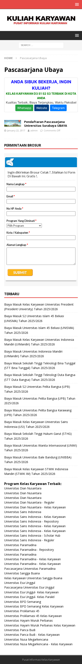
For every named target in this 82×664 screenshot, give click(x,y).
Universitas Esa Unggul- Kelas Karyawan (31, 592)
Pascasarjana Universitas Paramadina (30, 569)
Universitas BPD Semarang (22, 602)
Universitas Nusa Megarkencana (26, 639)
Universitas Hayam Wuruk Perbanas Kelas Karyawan (39, 625)
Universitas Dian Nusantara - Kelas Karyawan (35, 507)
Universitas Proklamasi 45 (21, 611)
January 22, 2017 (16, 130)
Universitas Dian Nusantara (22, 488)
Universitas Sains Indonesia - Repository (31, 521)
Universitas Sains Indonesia (22, 512)
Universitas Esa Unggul (19, 583)
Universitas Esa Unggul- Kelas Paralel (29, 597)
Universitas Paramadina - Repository (29, 550)
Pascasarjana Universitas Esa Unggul (29, 587)
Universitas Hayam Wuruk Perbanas (28, 620)
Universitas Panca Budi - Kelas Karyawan (32, 635)
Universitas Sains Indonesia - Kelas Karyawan (35, 517)
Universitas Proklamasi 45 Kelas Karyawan (33, 616)
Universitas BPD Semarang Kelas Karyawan (33, 606)
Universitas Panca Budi (19, 630)
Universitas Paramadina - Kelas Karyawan (32, 559)
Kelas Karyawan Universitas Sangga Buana (33, 578)
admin (34, 130)
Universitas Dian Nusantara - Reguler (29, 502)
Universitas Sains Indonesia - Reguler (29, 540)
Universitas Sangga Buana (22, 573)
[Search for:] (41, 45)
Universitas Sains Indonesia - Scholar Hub (32, 535)
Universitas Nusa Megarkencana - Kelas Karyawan (38, 644)
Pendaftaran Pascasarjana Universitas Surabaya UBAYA (45, 124)
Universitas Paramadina (20, 545)
